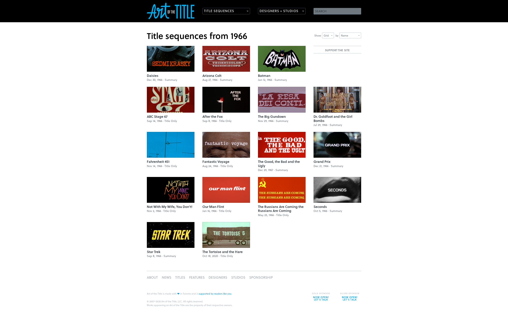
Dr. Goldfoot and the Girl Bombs (333, 118)
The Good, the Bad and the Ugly (279, 163)
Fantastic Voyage (215, 161)
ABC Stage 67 (157, 116)
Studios (238, 277)
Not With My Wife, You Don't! (169, 206)
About (152, 277)
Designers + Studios (279, 11)
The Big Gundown (272, 116)
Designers (218, 277)
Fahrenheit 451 (158, 161)
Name (344, 35)
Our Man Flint (213, 206)
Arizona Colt (211, 75)
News (166, 277)
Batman (264, 75)
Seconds (320, 206)
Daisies (152, 75)
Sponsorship (261, 277)
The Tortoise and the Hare (222, 251)
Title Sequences (219, 11)
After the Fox (212, 116)
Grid (326, 35)
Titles (180, 277)
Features (197, 277)
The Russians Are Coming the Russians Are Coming (281, 208)
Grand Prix (322, 161)
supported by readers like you (215, 293)
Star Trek (153, 251)
